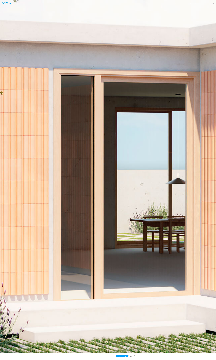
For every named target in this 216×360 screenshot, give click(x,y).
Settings (131, 356)
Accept (119, 356)
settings (107, 356)
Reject (125, 356)
